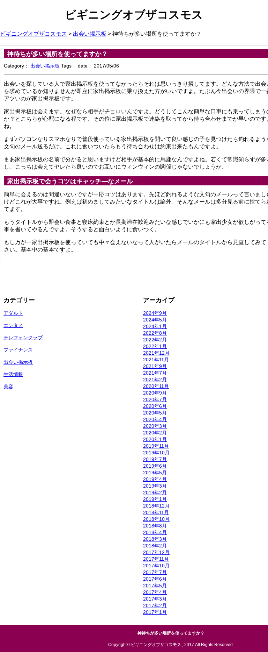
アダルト (13, 313)
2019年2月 (155, 492)
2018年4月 (155, 532)
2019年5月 (155, 472)
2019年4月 (155, 479)
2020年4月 (155, 419)
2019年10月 (156, 452)
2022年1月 (155, 346)
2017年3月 (155, 599)
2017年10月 (156, 565)
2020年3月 (155, 426)
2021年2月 (155, 379)
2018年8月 (155, 526)
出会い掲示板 (45, 66)
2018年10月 (156, 519)
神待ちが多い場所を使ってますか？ (57, 53)
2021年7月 (155, 373)
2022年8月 (155, 333)
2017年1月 (155, 612)
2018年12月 (156, 506)
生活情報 (13, 374)
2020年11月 (156, 386)
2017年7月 (155, 572)
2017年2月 (155, 605)
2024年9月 (155, 313)
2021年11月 (156, 359)
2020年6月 (155, 406)
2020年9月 (155, 393)
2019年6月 (155, 466)
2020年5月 (155, 413)
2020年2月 (155, 432)
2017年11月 (156, 559)
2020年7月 (155, 399)
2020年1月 (155, 439)
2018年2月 (155, 545)
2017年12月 (156, 552)
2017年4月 (155, 592)
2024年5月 (155, 320)
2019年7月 (155, 459)
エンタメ (13, 325)
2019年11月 (156, 446)
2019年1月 (155, 499)
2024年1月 (155, 326)
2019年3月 (155, 486)
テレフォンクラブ (23, 337)
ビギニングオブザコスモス (134, 14)
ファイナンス (18, 350)
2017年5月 (155, 585)
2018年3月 (155, 539)
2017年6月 (155, 579)
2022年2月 (155, 339)
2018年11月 (156, 512)
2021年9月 (155, 366)
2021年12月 (156, 353)
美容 (8, 386)
